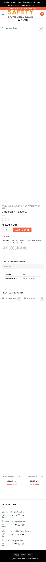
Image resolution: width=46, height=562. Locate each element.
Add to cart (22, 230)
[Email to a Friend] (17, 248)
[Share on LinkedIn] (25, 248)
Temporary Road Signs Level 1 (12, 243)
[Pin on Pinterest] (21, 248)
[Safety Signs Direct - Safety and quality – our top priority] (20, 14)
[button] (3, 14)
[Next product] (4, 219)
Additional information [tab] (14, 261)
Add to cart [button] (12, 485)
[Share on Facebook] (8, 248)
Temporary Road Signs (12, 206)
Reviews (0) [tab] (8, 266)
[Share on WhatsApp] (4, 248)
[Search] (37, 13)
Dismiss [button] (35, 5)
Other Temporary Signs (18, 240)
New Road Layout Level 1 (11, 478)
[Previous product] (8, 219)
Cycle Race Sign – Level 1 (34, 478)
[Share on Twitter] (12, 248)
